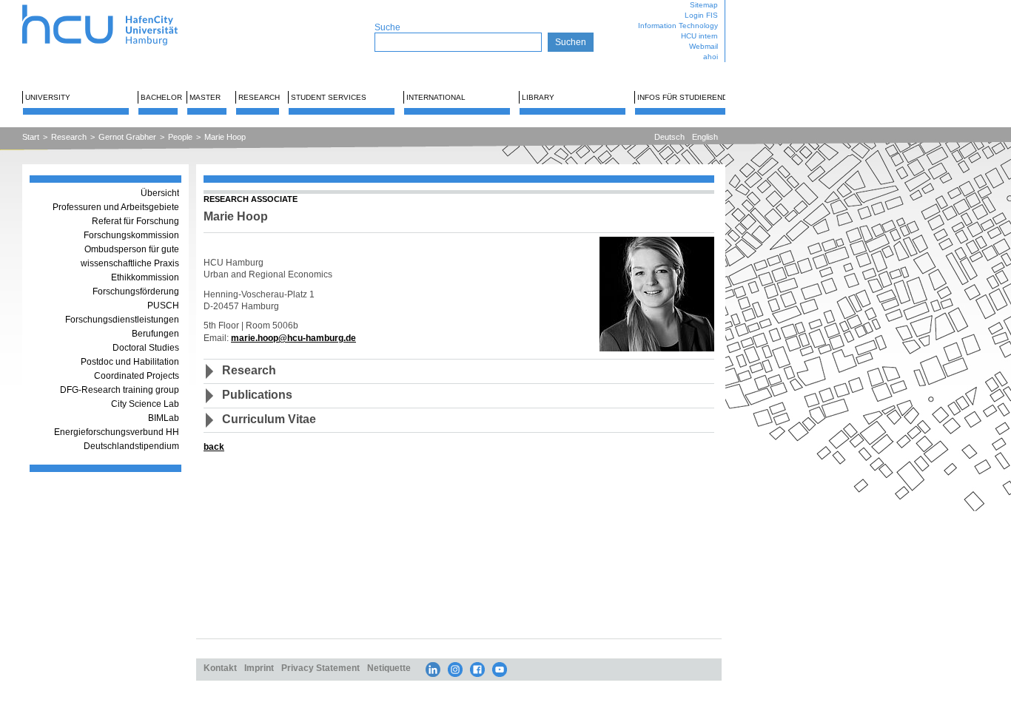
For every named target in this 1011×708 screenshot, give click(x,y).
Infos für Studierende (685, 97)
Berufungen (155, 333)
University (47, 97)
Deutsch (669, 136)
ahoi (710, 57)
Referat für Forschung (135, 221)
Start (30, 136)
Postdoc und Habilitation (130, 362)
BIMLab (163, 418)
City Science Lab (145, 404)
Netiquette (389, 667)
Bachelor (161, 97)
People (180, 136)
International (436, 97)
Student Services (328, 97)
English (705, 136)
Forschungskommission (131, 235)
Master (205, 97)
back (214, 446)
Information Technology (678, 25)
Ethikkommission (145, 277)
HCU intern (699, 36)
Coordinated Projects (136, 376)
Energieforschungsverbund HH (116, 432)
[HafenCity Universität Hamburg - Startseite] (113, 5)
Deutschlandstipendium (131, 446)
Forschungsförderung (136, 291)
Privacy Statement (320, 667)
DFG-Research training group (119, 390)
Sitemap (704, 5)
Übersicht (160, 193)
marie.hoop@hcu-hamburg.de (293, 338)
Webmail (703, 46)
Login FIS (701, 15)
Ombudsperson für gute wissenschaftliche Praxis (130, 256)
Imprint (259, 667)
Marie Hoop (225, 136)
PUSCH (163, 305)
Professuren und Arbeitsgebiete (116, 207)
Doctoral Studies (145, 348)
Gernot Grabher (127, 136)
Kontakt (220, 667)
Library (538, 97)
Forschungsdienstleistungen (122, 319)
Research (259, 97)
